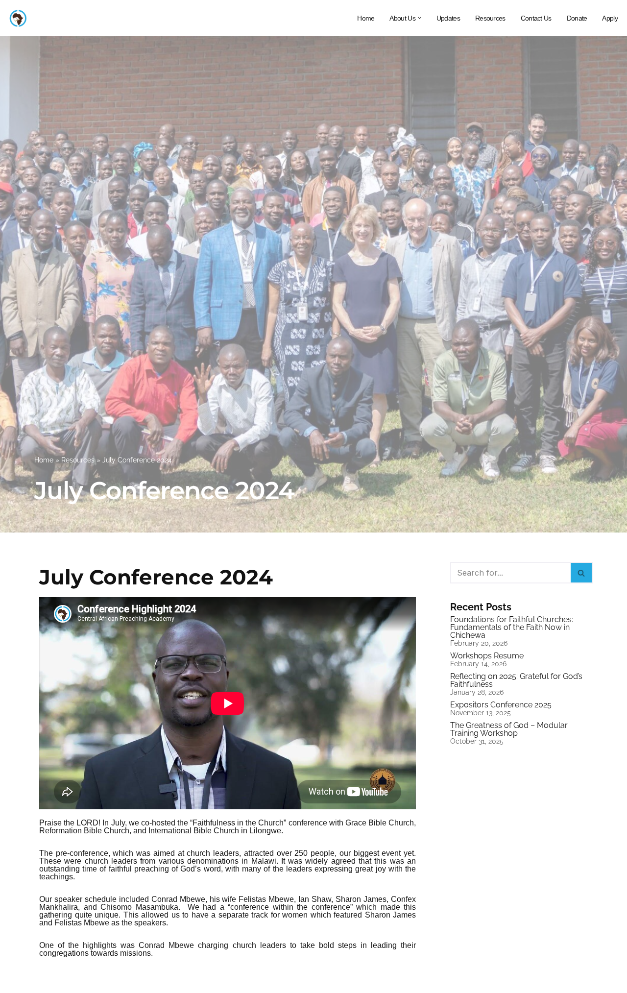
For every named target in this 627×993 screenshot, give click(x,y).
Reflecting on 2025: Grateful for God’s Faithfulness (516, 680)
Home (365, 18)
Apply (610, 18)
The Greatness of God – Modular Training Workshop (509, 729)
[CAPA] (17, 18)
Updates (448, 18)
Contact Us (536, 18)
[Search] (582, 572)
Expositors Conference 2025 (501, 704)
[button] (419, 18)
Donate (577, 18)
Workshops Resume (487, 655)
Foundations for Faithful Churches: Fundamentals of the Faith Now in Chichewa (511, 627)
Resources (490, 18)
